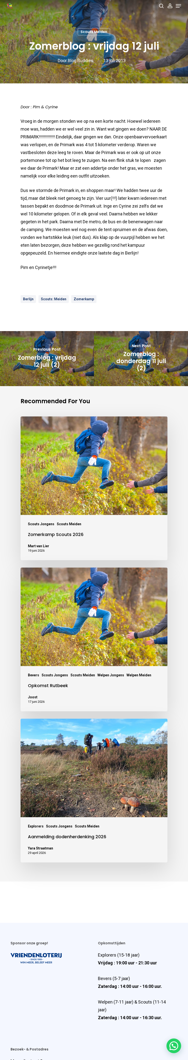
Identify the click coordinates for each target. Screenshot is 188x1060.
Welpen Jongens (110, 675)
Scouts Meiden (94, 31)
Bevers (33, 675)
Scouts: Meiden (53, 299)
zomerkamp (84, 299)
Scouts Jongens (41, 524)
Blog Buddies (80, 60)
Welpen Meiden (139, 675)
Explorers (36, 826)
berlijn (28, 299)
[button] (173, 1045)
